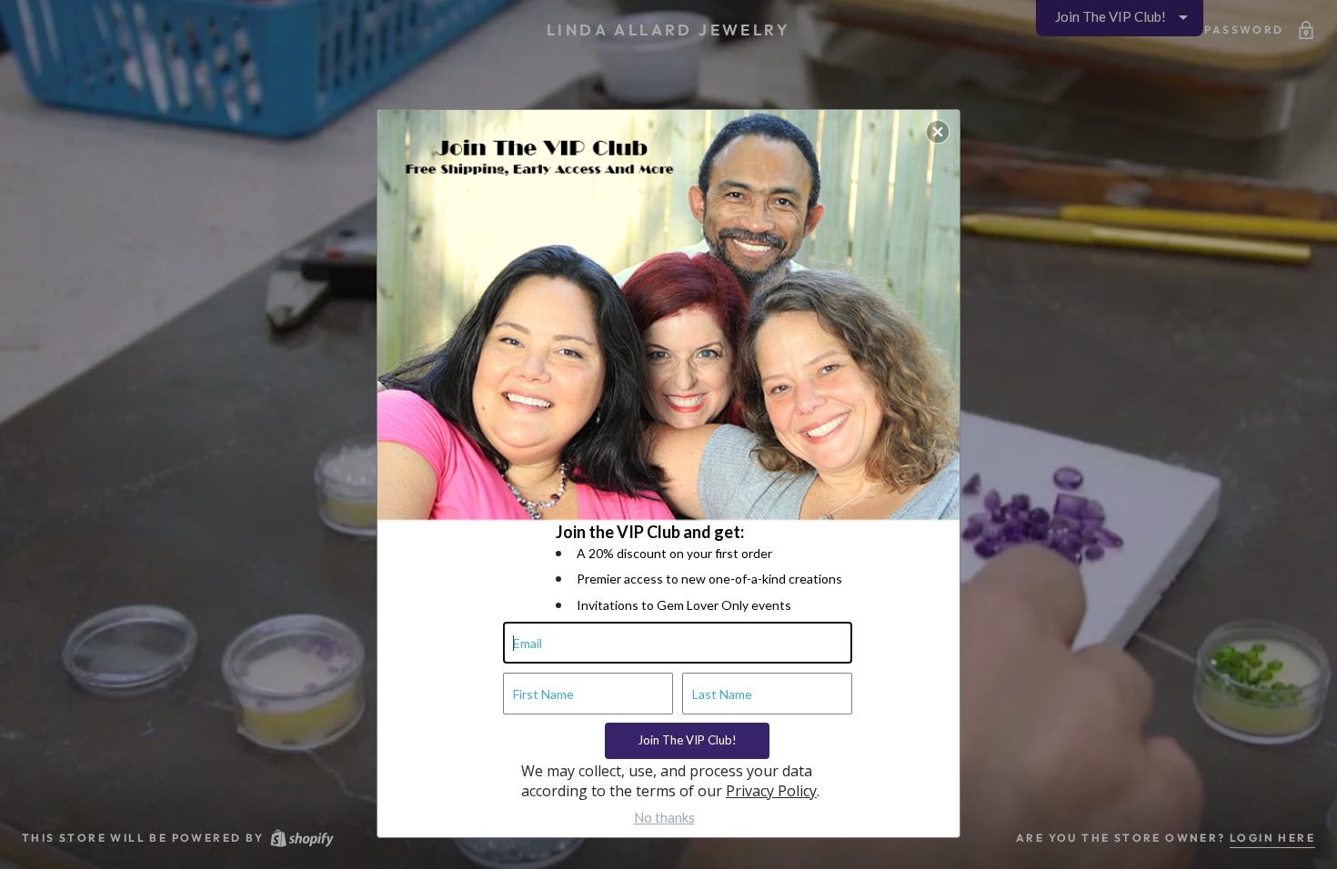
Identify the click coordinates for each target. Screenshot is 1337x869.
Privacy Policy (771, 791)
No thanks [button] (664, 817)
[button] (938, 132)
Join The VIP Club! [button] (687, 740)
